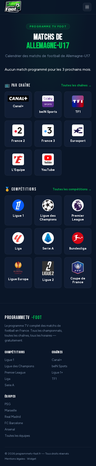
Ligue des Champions (19, 366)
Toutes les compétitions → (72, 189)
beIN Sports (59, 366)
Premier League (15, 372)
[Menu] (87, 7)
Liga (7, 379)
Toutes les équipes (17, 435)
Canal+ (57, 360)
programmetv (23, 317)
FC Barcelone (14, 423)
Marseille (11, 410)
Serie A (9, 385)
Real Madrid (13, 416)
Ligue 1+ (57, 372)
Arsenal (10, 429)
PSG (7, 404)
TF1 (54, 379)
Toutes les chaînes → (76, 85)
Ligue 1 (9, 360)
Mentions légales (15, 458)
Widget (31, 458)
